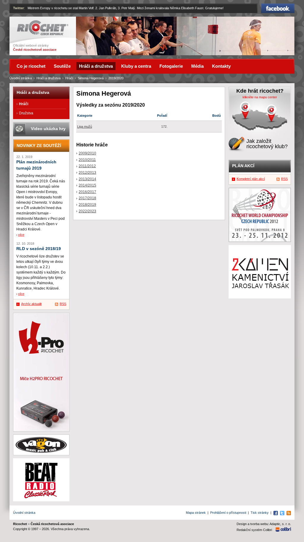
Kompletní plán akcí (251, 179)
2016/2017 (87, 192)
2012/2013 (87, 172)
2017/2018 (87, 198)
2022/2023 (87, 211)
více (21, 234)
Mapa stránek (196, 512)
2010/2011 (87, 160)
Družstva (26, 113)
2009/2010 (87, 153)
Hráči (69, 78)
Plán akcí (243, 165)
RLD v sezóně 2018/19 (38, 248)
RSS (63, 304)
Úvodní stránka (21, 78)
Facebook (278, 6)
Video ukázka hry (48, 128)
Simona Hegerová (91, 78)
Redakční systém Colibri (254, 530)
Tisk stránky (260, 512)
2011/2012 (87, 166)
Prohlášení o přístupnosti (228, 512)
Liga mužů (84, 126)
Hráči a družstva (49, 78)
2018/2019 (87, 205)
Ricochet (24, 23)
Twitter (18, 8)
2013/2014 (87, 179)
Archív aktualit (31, 304)
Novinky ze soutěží (39, 145)
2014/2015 (87, 185)
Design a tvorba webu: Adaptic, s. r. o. (264, 524)
